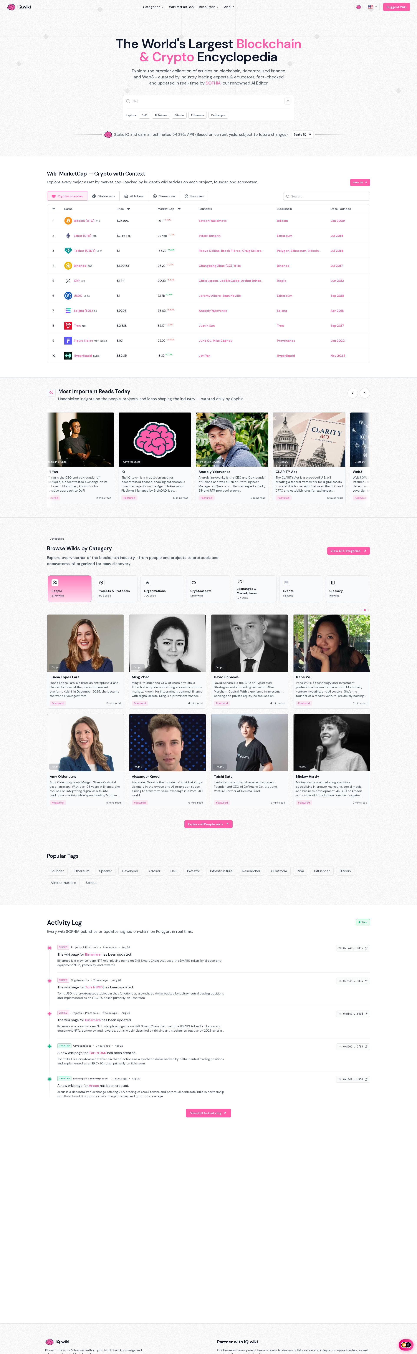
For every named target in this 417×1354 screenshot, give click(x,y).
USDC (78, 296)
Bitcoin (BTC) (84, 221)
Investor (193, 871)
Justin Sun (207, 326)
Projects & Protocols (84, 947)
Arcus (94, 1085)
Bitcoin (179, 115)
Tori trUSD (94, 987)
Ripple (281, 281)
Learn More (282, 134)
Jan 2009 (338, 221)
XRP (77, 281)
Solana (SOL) (83, 311)
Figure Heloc (83, 341)
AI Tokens (161, 115)
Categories (151, 7)
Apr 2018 (337, 311)
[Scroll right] (365, 393)
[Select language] (373, 7)
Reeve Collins (209, 251)
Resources (207, 7)
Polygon (283, 251)
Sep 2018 (337, 296)
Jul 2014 (337, 236)
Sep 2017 (337, 326)
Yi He (237, 266)
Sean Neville (231, 296)
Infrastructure (221, 871)
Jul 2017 (337, 266)
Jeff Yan (204, 356)
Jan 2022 (338, 341)
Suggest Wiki (397, 7)
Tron (77, 326)
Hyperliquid (83, 356)
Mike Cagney (222, 341)
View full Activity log (206, 1113)
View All (358, 182)
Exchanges (218, 115)
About (229, 7)
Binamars (93, 954)
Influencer (322, 871)
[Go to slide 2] (365, 610)
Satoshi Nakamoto (213, 221)
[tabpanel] (208, 283)
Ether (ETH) (82, 236)
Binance (80, 266)
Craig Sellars (251, 251)
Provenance (286, 341)
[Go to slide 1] (361, 610)
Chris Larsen (208, 281)
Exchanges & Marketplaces (90, 1078)
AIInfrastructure (63, 882)
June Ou (205, 341)
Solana (282, 311)
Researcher (251, 871)
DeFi (144, 115)
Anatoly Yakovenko (213, 311)
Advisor (154, 871)
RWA (300, 871)
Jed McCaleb (230, 281)
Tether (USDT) (84, 251)
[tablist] (127, 196)
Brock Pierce (231, 251)
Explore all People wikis (205, 824)
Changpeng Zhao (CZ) (215, 266)
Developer (130, 871)
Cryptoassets (80, 980)
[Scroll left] (353, 393)
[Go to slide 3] (368, 610)
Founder (57, 871)
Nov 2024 (338, 356)
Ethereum (197, 115)
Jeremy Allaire (210, 296)
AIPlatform (278, 871)
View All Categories (346, 551)
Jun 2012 (337, 281)
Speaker (105, 871)
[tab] (67, 196)
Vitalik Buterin (210, 236)
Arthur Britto (251, 281)
